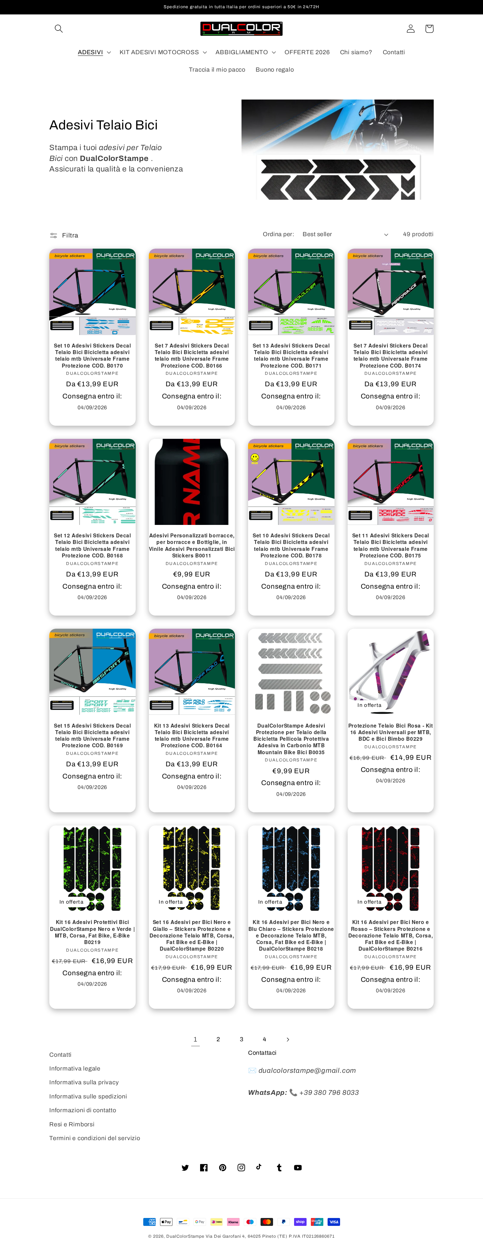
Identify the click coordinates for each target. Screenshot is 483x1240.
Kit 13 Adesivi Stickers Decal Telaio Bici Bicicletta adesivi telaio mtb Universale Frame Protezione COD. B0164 (192, 735)
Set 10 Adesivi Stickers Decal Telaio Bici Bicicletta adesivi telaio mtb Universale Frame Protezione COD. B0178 (291, 545)
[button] (58, 28)
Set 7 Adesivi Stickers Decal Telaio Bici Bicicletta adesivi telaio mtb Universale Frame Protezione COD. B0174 (391, 355)
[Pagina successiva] (287, 1039)
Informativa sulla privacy (84, 1082)
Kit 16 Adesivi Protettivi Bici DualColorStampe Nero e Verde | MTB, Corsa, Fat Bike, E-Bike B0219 (92, 932)
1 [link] (195, 1039)
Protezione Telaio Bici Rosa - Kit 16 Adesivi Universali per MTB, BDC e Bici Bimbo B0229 (390, 732)
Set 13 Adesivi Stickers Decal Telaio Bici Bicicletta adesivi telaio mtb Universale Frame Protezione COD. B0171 (291, 355)
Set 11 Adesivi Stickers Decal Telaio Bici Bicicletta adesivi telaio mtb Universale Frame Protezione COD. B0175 (390, 545)
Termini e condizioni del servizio (94, 1138)
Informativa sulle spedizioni (88, 1096)
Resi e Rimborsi (72, 1124)
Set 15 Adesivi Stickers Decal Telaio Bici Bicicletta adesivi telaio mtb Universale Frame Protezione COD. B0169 (92, 735)
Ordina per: (278, 234)
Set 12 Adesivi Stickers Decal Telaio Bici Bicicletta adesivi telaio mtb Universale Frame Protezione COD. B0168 (92, 545)
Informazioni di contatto (82, 1110)
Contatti (60, 1054)
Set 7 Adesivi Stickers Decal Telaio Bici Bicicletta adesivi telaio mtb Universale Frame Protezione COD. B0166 (192, 355)
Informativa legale (75, 1068)
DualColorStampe (185, 1236)
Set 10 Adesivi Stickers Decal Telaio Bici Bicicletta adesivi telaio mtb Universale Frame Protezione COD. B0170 (92, 355)
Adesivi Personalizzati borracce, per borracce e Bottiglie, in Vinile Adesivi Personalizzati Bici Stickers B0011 (192, 545)
